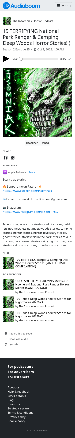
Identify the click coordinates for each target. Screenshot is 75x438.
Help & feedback (18, 392)
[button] (63, 5)
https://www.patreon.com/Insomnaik (27, 191)
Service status (17, 396)
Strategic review (18, 408)
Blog (11, 400)
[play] (6, 59)
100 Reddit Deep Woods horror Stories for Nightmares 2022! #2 (43, 314)
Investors (14, 404)
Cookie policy (16, 421)
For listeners (18, 377)
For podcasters (20, 366)
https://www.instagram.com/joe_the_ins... (30, 212)
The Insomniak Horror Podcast (33, 21)
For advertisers (21, 371)
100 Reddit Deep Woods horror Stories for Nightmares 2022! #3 (43, 300)
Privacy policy (16, 417)
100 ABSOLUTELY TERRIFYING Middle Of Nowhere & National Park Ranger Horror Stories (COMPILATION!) (42, 284)
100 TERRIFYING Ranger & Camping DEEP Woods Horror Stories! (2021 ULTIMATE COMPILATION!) (42, 263)
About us (14, 387)
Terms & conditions (20, 413)
